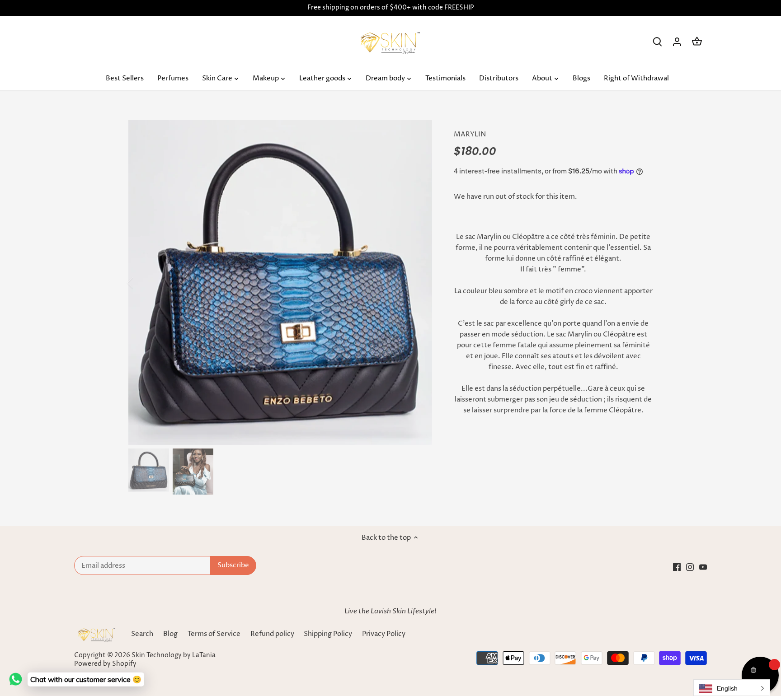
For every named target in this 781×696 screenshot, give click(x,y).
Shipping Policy (328, 634)
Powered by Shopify (105, 664)
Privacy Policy (383, 634)
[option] (280, 282)
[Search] (657, 41)
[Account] (677, 41)
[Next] (418, 283)
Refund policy (272, 634)
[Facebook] (677, 567)
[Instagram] (690, 567)
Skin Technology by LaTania (174, 655)
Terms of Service (214, 634)
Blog (170, 634)
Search (142, 634)
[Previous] (142, 283)
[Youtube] (703, 567)
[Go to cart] (697, 41)
